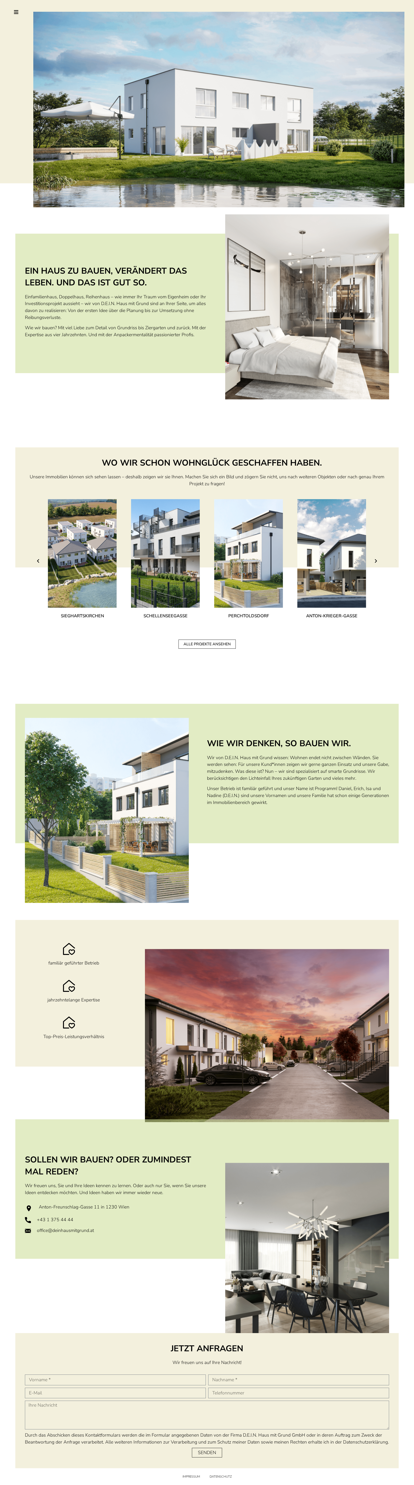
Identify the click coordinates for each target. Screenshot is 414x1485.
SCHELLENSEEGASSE (82, 616)
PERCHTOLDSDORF (165, 616)
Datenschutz (221, 1476)
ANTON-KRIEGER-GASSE (248, 616)
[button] (38, 561)
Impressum (191, 1476)
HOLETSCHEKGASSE (331, 616)
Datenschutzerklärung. (366, 1442)
